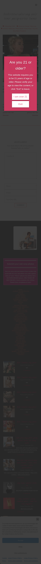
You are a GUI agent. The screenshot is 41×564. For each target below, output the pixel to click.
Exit (20, 104)
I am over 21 (20, 96)
